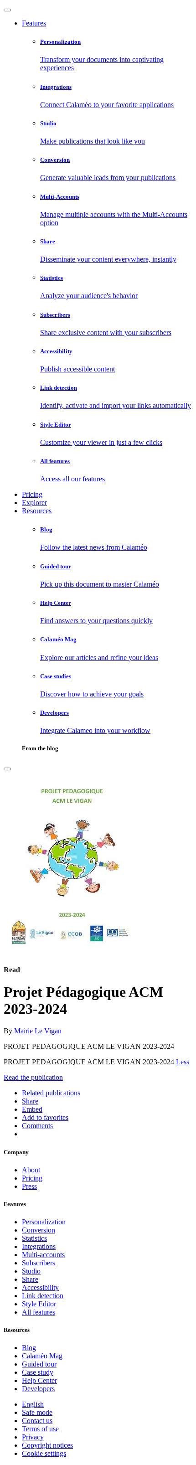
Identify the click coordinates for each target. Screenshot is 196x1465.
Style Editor (39, 1304)
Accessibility (40, 1287)
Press (29, 1186)
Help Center (39, 1380)
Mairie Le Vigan (38, 1031)
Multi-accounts (43, 1255)
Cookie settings (44, 1453)
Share (30, 1279)
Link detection (42, 1296)
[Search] (7, 769)
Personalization (44, 1222)
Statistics (34, 1238)
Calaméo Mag (42, 1356)
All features (38, 1312)
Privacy (33, 1437)
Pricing (32, 494)
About (31, 1170)
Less (182, 1062)
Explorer (34, 502)
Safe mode (37, 1412)
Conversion (38, 1230)
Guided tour (39, 1364)
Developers (38, 1389)
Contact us (37, 1420)
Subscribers (38, 1263)
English (33, 1404)
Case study (37, 1372)
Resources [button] (37, 511)
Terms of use (40, 1429)
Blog (29, 1348)
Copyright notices (47, 1445)
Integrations (39, 1246)
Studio (31, 1271)
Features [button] (34, 23)
